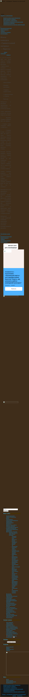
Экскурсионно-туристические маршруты (12, 520)
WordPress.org (9, 682)
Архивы (5, 642)
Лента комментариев (11, 681)
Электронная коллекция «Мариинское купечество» (11, 597)
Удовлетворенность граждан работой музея (14, 24)
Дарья (5, 52)
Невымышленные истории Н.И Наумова (11, 603)
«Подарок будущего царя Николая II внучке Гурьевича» (14, 539)
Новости (8, 55)
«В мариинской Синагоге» (14, 546)
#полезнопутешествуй (6, 27)
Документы (8, 523)
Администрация (10, 522)
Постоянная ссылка (5, 234)
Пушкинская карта (10, 515)
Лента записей (9, 680)
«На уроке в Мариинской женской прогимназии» (15, 563)
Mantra (14, 695)
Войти (7, 679)
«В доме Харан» (14, 543)
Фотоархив (8, 593)
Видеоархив (9, 595)
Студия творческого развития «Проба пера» (11, 608)
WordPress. (20, 695)
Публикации (9, 530)
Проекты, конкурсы (10, 526)
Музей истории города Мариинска (11, 18)
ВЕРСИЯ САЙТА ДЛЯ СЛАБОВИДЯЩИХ (11, 246)
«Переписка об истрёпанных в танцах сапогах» (15, 590)
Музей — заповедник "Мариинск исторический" (14, 694)
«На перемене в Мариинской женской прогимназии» (15, 558)
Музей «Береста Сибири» (9, 19)
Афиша (8, 648)
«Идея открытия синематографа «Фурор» (15, 550)
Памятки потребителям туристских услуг (11, 616)
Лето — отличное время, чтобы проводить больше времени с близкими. (12, 628)
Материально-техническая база (10, 610)
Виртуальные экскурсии (11, 531)
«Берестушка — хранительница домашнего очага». (10, 624)
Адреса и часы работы (11, 524)
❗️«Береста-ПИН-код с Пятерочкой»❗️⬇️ (11, 636)
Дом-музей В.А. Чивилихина (10, 20)
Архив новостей (9, 646)
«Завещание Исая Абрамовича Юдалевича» (15, 581)
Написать (13, 288)
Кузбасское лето (10, 649)
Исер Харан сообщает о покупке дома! (14, 585)
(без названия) (9, 622)
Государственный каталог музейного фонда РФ (12, 528)
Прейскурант (9, 521)
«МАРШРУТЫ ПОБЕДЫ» (9, 23)
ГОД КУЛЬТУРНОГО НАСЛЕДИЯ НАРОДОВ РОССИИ (11, 600)
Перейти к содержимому (7, 15)
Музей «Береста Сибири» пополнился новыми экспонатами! (6, 31)
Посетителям (9, 617)
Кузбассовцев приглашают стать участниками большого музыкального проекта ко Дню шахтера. (12, 632)
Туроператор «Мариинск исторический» (13, 22)
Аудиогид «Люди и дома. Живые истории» (13, 534)
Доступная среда (10, 614)
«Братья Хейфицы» (14, 554)
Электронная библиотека (12, 529)
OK (6, 511)
